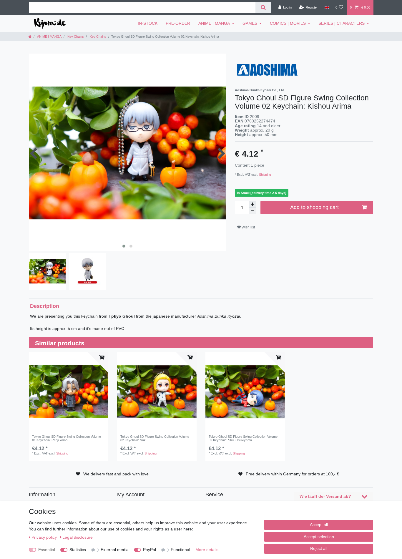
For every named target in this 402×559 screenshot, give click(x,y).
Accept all (319, 524)
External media (115, 549)
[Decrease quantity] (252, 211)
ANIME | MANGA (214, 23)
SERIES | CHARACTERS (341, 23)
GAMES (249, 23)
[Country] (326, 7)
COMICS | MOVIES (288, 23)
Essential (46, 549)
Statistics (77, 549)
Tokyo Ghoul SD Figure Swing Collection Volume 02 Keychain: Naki (154, 438)
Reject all (318, 548)
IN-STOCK (147, 23)
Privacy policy (44, 537)
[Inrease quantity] (252, 204)
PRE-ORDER (178, 23)
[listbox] (68, 392)
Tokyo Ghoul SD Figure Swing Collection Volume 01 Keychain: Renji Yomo (66, 438)
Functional (180, 549)
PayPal (149, 549)
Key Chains (75, 36)
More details (206, 549)
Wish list (248, 227)
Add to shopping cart (314, 207)
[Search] (262, 7)
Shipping (264, 174)
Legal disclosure (77, 537)
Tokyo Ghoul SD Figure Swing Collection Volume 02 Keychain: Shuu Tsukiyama (243, 438)
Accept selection (319, 536)
